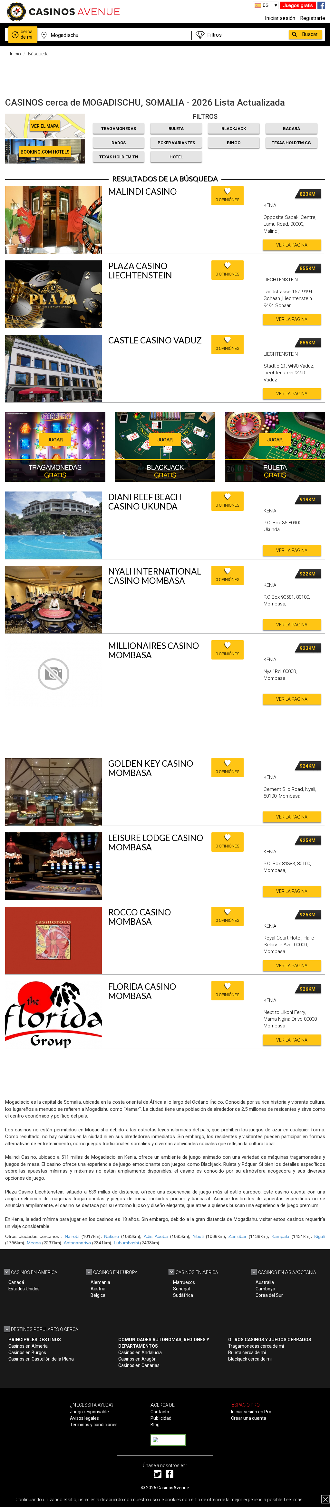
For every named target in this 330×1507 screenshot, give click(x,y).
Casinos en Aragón (137, 1359)
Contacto (159, 1411)
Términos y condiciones (94, 1424)
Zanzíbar (237, 1236)
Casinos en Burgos (27, 1352)
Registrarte (312, 18)
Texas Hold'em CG (291, 142)
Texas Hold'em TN (118, 156)
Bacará (291, 128)
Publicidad (160, 1418)
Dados (119, 142)
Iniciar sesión (280, 18)
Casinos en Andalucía (140, 1352)
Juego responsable (89, 1411)
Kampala (280, 1236)
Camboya (265, 1288)
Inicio (15, 53)
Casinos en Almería (28, 1346)
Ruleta (176, 128)
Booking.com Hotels (45, 151)
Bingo (233, 142)
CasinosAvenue (173, 1487)
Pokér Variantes (176, 142)
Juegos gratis (298, 5)
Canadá (16, 1282)
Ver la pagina (291, 245)
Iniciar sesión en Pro (251, 1411)
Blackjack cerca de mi (250, 1359)
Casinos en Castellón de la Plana (41, 1359)
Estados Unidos (24, 1288)
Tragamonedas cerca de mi (256, 1346)
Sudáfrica (183, 1295)
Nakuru (111, 1236)
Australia (265, 1282)
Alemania (100, 1282)
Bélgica (98, 1295)
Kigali (319, 1236)
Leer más (293, 1499)
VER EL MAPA (45, 126)
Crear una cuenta (248, 1418)
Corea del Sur (269, 1295)
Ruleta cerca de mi (247, 1352)
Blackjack (233, 128)
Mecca (34, 1242)
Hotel (176, 156)
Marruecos (184, 1282)
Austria (98, 1288)
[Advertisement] (165, 75)
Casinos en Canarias (139, 1365)
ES (265, 5)
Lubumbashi (126, 1242)
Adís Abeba (156, 1236)
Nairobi (72, 1236)
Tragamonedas (118, 128)
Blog (155, 1424)
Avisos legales (84, 1418)
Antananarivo (77, 1242)
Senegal (181, 1288)
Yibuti (198, 1236)
